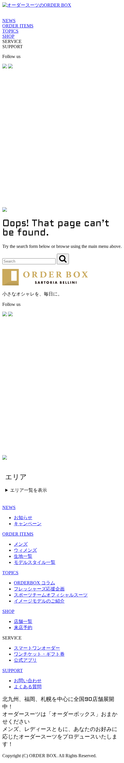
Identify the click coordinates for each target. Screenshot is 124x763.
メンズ (21, 544)
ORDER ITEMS (17, 25)
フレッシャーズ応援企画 (39, 588)
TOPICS (10, 31)
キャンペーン (28, 523)
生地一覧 (23, 556)
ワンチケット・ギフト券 (39, 654)
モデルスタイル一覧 (34, 562)
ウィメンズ (25, 550)
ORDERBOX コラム (34, 582)
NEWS (9, 20)
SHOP (8, 36)
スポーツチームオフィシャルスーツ (51, 594)
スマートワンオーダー (37, 648)
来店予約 (23, 627)
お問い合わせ (28, 680)
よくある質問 (28, 686)
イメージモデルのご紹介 (39, 601)
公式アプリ (25, 660)
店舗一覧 (23, 621)
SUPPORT (12, 670)
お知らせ (23, 517)
